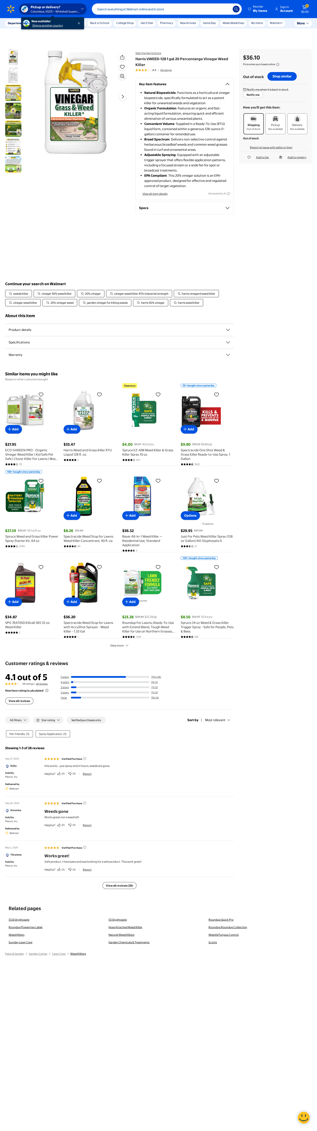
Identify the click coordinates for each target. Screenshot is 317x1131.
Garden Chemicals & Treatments (128, 942)
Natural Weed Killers (121, 934)
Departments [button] (16, 23)
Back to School (99, 23)
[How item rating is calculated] (47, 690)
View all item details (155, 193)
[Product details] (228, 329)
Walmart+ (276, 23)
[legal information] (277, 64)
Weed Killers (16, 934)
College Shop (125, 23)
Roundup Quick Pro (221, 919)
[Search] (236, 9)
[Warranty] (228, 354)
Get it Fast (147, 23)
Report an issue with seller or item (271, 147)
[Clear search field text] (226, 9)
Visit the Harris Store (148, 53)
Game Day (209, 23)
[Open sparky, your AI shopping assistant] (303, 1117)
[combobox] (167, 9)
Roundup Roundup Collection (228, 927)
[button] (258, 9)
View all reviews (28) (119, 885)
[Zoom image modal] (122, 76)
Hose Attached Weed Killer (125, 927)
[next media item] (123, 97)
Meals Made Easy (233, 23)
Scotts (213, 942)
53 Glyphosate (117, 919)
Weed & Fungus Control (224, 934)
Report (87, 773)
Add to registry (296, 157)
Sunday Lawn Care (20, 942)
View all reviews (19, 701)
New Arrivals (188, 23)
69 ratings (166, 70)
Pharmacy (166, 23)
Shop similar (282, 76)
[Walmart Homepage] (10, 9)
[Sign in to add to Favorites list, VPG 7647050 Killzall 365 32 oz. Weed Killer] (41, 566)
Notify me (253, 94)
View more (117, 645)
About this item (20, 315)
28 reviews (42, 683)
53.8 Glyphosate (19, 919)
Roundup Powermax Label (25, 927)
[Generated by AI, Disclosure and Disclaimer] (228, 193)
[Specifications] (228, 342)
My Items (257, 23)
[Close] (79, 23)
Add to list (262, 157)
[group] (153, 70)
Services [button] (43, 23)
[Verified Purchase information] (84, 758)
